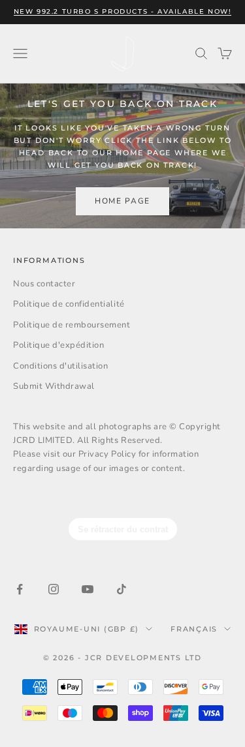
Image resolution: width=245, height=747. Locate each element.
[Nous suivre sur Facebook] (19, 589)
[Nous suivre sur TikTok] (121, 589)
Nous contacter (44, 284)
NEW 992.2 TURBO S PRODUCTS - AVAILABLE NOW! (123, 11)
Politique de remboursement (72, 325)
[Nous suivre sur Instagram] (53, 589)
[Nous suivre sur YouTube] (87, 589)
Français (194, 628)
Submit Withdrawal (54, 386)
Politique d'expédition (58, 345)
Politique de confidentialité (69, 304)
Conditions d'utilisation (60, 366)
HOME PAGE (122, 201)
